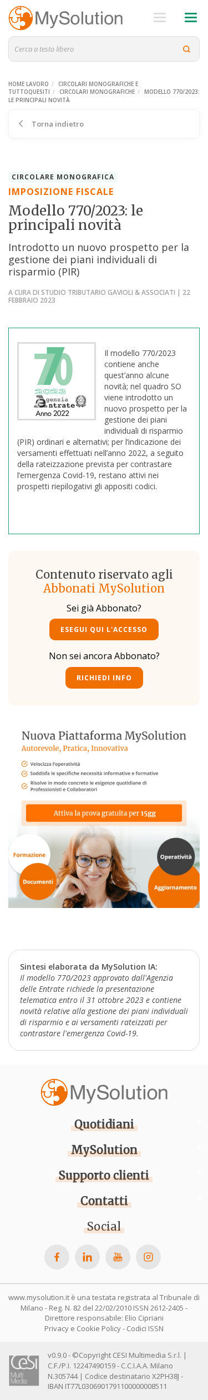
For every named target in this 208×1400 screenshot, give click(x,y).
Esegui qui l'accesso (104, 629)
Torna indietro (57, 124)
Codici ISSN (145, 1328)
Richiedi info (104, 678)
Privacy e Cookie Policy (82, 1328)
